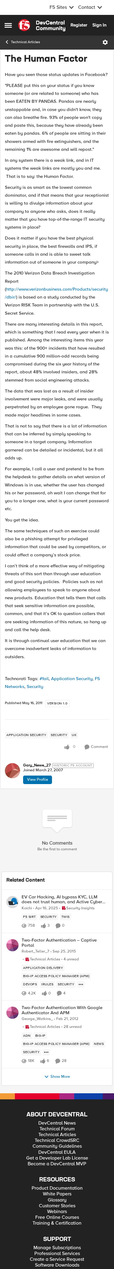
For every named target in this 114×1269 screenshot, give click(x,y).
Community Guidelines (57, 1146)
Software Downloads (57, 1265)
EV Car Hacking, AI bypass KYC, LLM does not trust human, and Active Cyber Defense (62, 899)
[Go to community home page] (41, 25)
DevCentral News (57, 1123)
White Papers (57, 1194)
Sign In (99, 25)
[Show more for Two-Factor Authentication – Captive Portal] (81, 984)
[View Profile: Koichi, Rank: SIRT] (12, 902)
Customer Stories (57, 1206)
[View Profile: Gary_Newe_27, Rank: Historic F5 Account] (12, 770)
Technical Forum (57, 1129)
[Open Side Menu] (8, 25)
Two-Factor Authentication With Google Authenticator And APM (62, 1010)
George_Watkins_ (37, 1019)
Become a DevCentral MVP (57, 1164)
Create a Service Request (57, 1259)
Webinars (57, 1212)
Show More (60, 1076)
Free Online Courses (57, 1217)
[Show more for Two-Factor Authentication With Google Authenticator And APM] (46, 1052)
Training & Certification (57, 1223)
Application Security (71, 678)
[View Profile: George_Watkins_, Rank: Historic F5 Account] (12, 1013)
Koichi (27, 908)
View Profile (37, 779)
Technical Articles (25, 42)
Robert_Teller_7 (35, 951)
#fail (44, 678)
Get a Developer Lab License (57, 1158)
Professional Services (57, 1254)
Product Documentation (57, 1188)
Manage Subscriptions (57, 1248)
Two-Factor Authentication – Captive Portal (59, 943)
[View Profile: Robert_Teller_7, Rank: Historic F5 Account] (12, 945)
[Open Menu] (105, 42)
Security (35, 686)
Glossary (57, 1200)
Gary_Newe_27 (37, 765)
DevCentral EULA (57, 1152)
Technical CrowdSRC (57, 1140)
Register (79, 25)
